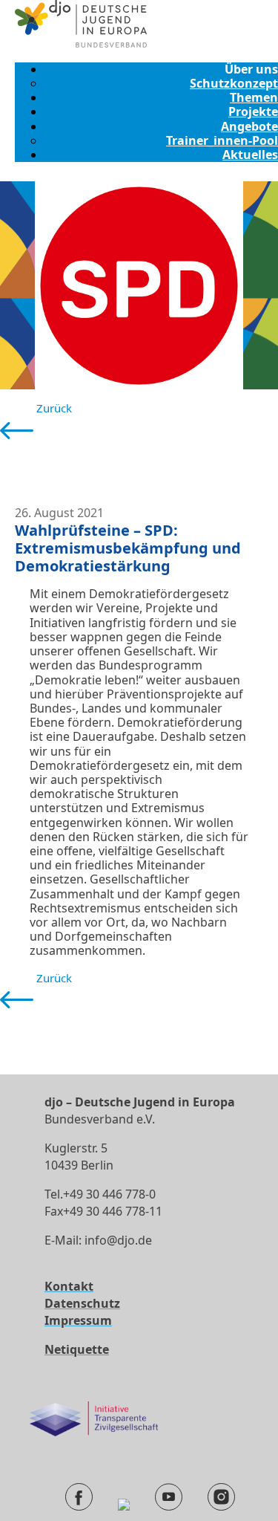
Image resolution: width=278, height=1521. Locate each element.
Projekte (253, 111)
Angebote (249, 126)
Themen (254, 97)
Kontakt (68, 1286)
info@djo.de (118, 1240)
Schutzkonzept (234, 83)
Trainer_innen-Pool (222, 140)
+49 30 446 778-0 (109, 1194)
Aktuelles (250, 154)
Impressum (78, 1320)
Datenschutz (82, 1303)
